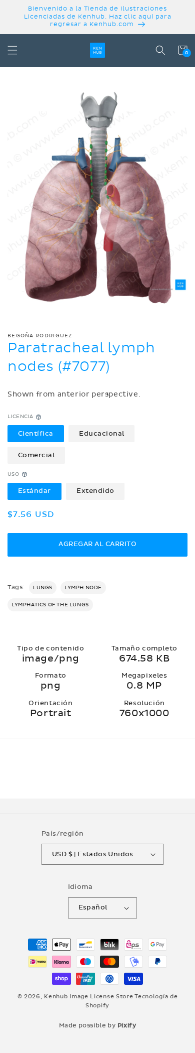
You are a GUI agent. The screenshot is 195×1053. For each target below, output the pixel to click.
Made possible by (97, 1025)
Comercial (36, 455)
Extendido (95, 491)
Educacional (101, 434)
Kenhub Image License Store (88, 996)
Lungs (42, 588)
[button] (13, 50)
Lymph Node (83, 588)
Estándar (34, 491)
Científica (36, 434)
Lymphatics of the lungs (50, 605)
